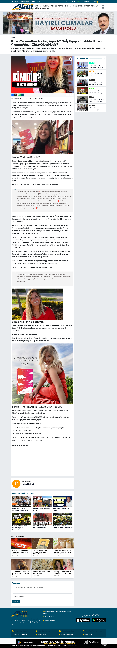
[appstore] (82, 620)
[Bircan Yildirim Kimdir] (42, 137)
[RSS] (98, 615)
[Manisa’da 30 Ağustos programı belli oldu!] (42, 519)
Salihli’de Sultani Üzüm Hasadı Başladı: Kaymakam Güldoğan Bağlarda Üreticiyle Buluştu (96, 75)
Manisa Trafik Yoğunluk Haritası (93, 631)
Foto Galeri (37, 1)
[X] (86, 615)
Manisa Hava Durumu (44, 631)
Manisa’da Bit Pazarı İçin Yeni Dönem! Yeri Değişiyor (96, 84)
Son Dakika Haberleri (67, 634)
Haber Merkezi (15, 98)
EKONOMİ (67, 6)
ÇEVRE (91, 88)
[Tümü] (104, 58)
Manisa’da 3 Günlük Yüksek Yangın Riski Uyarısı (96, 92)
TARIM (80, 6)
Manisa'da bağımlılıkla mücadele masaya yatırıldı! (96, 67)
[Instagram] (89, 615)
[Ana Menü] (103, 8)
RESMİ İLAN (95, 6)
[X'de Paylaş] (15, 95)
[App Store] (79, 643)
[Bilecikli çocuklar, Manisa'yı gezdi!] (42, 501)
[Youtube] (92, 615)
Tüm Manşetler (42, 634)
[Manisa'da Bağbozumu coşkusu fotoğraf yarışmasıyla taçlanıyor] (21, 519)
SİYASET (87, 6)
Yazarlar (16, 1)
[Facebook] (83, 615)
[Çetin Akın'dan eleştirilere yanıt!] (62, 501)
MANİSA (46, 6)
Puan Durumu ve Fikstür (20, 634)
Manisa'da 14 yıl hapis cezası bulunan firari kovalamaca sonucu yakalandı (96, 101)
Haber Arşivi (88, 634)
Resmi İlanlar (26, 1)
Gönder (16, 601)
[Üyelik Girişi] (105, 1)
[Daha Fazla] (22, 95)
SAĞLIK (92, 62)
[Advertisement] (43, 462)
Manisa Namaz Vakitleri (68, 631)
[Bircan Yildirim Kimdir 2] (37, 304)
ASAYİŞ (60, 6)
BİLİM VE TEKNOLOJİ (42, 8)
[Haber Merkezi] (16, 483)
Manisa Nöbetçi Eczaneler (21, 631)
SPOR (75, 6)
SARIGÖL (38, 6)
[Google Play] (37, 643)
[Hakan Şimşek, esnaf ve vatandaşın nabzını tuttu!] (21, 501)
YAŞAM (13, 37)
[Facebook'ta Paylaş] (12, 95)
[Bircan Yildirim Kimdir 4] (42, 373)
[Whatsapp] (95, 615)
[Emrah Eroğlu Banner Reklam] (58, 23)
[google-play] (98, 620)
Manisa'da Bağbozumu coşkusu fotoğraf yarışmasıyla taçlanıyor (19, 527)
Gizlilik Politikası (72, 645)
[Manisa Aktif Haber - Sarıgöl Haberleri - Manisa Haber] (23, 7)
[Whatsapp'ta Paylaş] (19, 95)
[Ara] (103, 6)
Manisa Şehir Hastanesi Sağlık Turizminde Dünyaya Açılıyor (95, 109)
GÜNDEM (53, 6)
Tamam (104, 645)
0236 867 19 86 (49, 616)
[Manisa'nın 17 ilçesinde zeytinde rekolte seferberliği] (62, 519)
